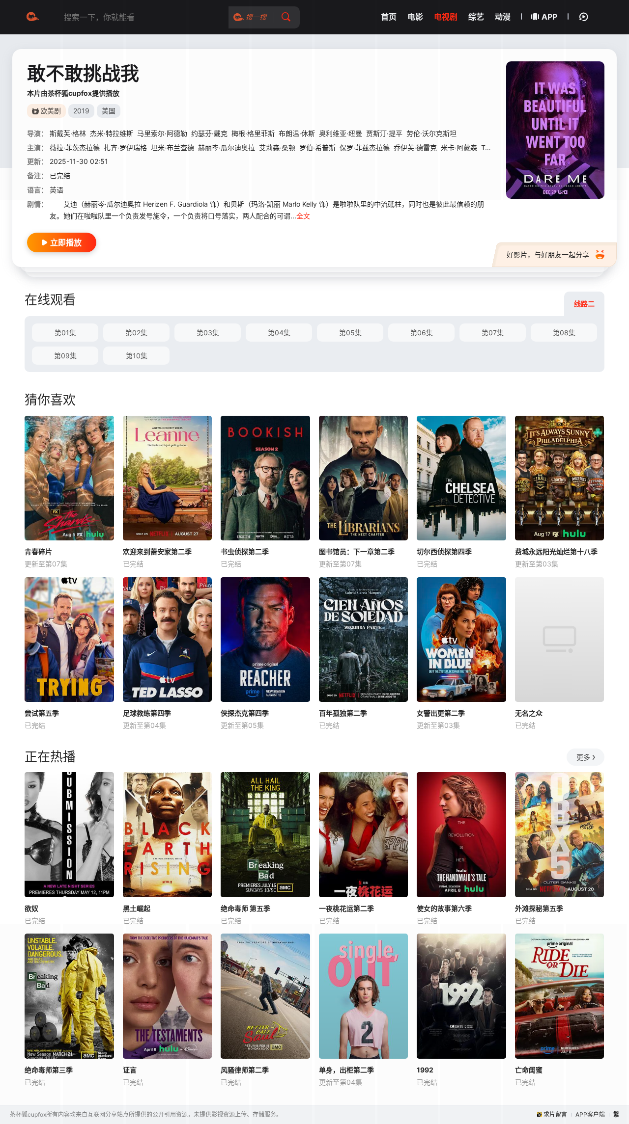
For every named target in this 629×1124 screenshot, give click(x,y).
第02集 (136, 332)
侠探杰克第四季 (245, 713)
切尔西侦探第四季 (444, 551)
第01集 (65, 332)
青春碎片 (38, 551)
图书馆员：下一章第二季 (357, 551)
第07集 (493, 332)
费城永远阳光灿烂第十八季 (556, 551)
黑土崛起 (136, 908)
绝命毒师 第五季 (245, 908)
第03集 (208, 332)
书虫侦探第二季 (245, 551)
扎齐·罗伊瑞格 (125, 147)
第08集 (564, 332)
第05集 (350, 332)
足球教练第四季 (147, 713)
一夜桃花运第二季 (346, 908)
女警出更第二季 (441, 713)
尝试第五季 (42, 713)
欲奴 (31, 908)
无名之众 (529, 713)
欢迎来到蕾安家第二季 (157, 551)
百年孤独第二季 (343, 713)
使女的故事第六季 (444, 908)
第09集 (65, 355)
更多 (583, 757)
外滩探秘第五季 (539, 908)
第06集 (421, 332)
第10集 (136, 355)
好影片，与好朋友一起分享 (548, 254)
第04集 (279, 332)
